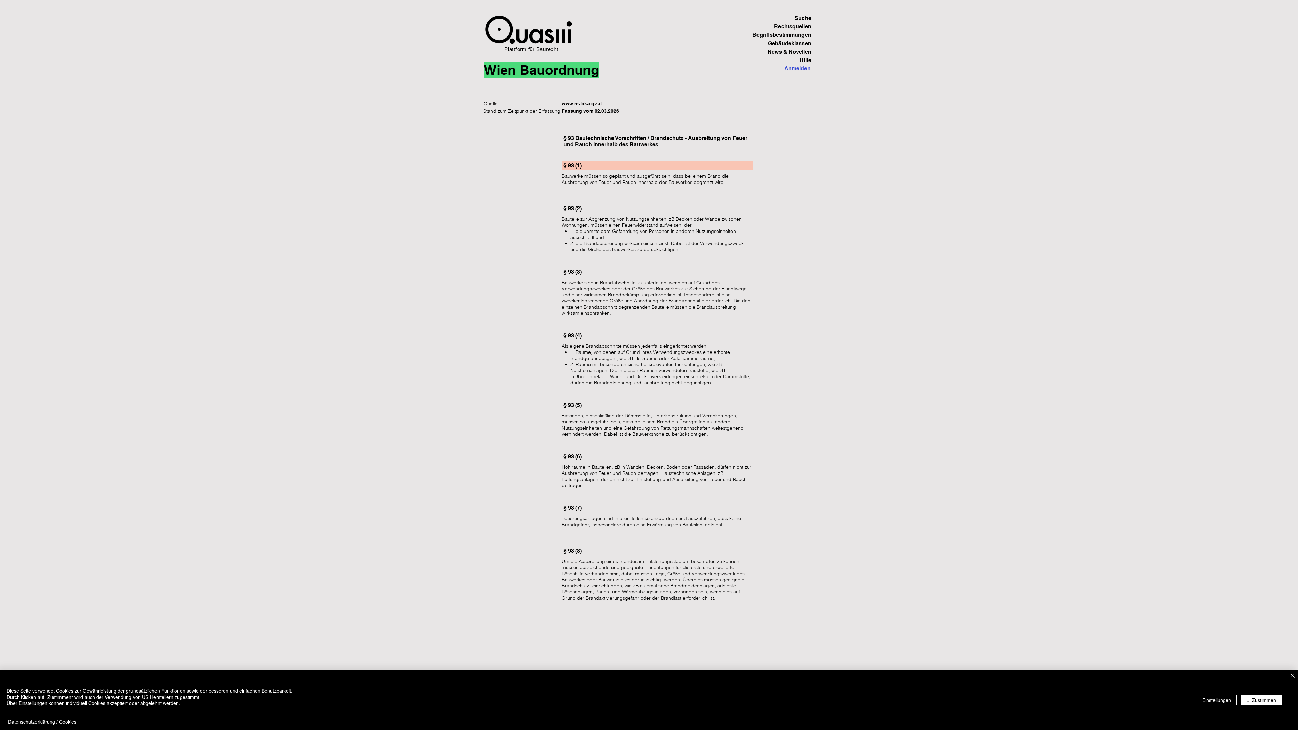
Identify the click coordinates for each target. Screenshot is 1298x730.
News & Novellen (789, 52)
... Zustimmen (1261, 700)
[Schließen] (1293, 676)
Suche (803, 18)
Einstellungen (1216, 700)
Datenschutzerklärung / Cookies (42, 721)
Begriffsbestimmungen (787, 35)
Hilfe (805, 60)
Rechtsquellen (792, 26)
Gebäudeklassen (789, 43)
